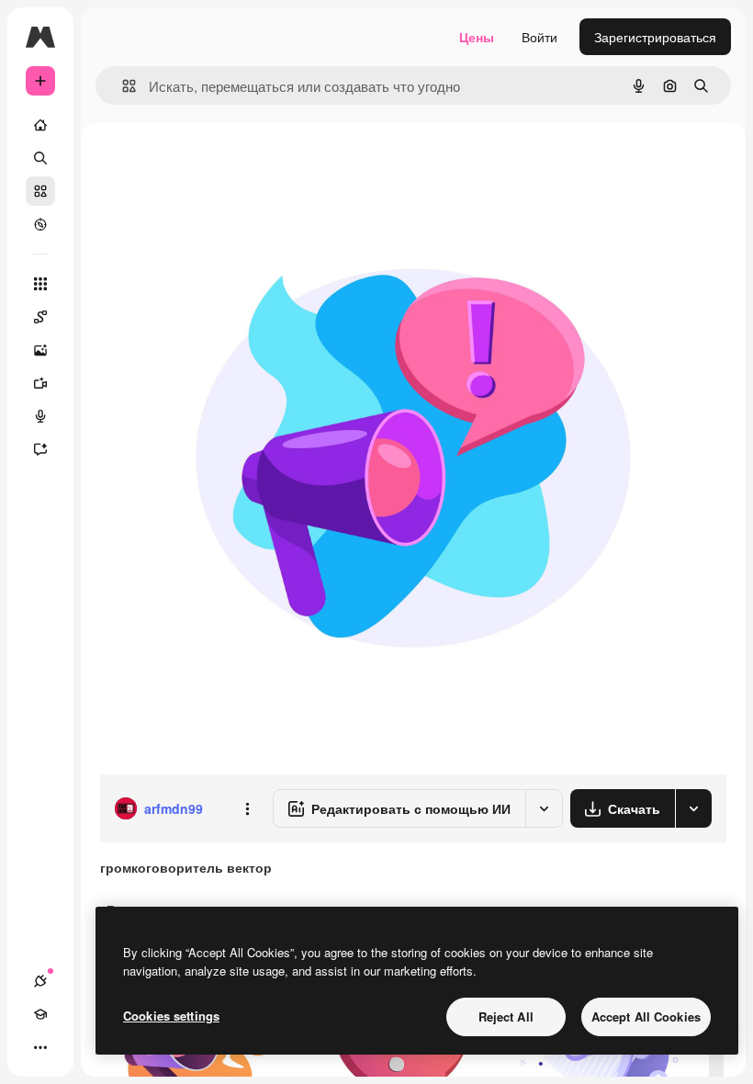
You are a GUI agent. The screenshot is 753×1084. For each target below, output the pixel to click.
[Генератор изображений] (40, 350)
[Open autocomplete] (121, 86)
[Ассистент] (40, 449)
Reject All (506, 1016)
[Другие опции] (247, 808)
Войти (539, 37)
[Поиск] (40, 158)
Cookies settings (171, 1015)
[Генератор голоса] (40, 416)
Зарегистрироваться (655, 37)
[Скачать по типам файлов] (693, 808)
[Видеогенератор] (40, 383)
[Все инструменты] (40, 284)
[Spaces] (40, 317)
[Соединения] (40, 981)
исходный (222, 165)
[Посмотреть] (40, 224)
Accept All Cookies (646, 1016)
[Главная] (40, 125)
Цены (476, 37)
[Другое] (40, 1047)
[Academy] (40, 1014)
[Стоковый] (40, 191)
